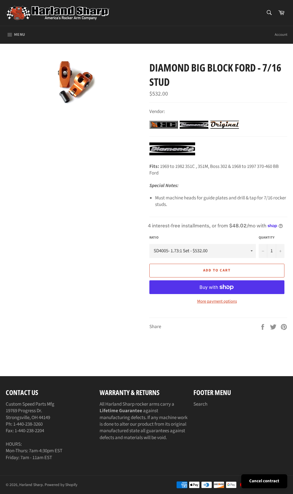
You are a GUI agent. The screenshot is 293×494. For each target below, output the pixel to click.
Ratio (154, 237)
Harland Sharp (31, 484)
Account (281, 34)
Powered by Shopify (61, 484)
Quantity (266, 237)
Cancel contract (264, 481)
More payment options (217, 301)
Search (200, 404)
